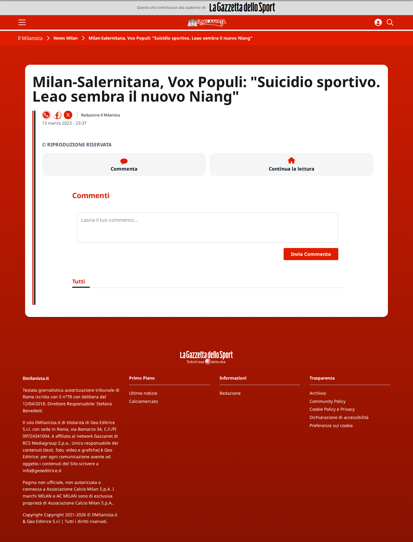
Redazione (230, 393)
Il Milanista (30, 38)
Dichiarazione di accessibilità (339, 417)
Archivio (318, 393)
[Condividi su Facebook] (57, 115)
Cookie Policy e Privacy (332, 409)
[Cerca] (391, 22)
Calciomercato (143, 401)
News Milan (66, 38)
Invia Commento (311, 254)
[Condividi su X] (68, 115)
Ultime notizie (143, 393)
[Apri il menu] (22, 22)
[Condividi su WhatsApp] (46, 115)
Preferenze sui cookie (331, 425)
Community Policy (328, 401)
